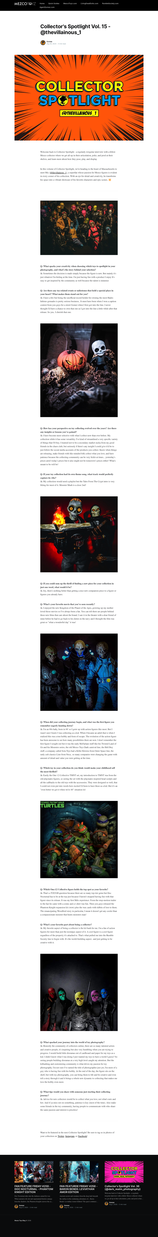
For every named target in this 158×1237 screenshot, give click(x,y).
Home (42, 3)
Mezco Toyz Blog (20, 1220)
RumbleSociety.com (110, 3)
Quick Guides (53, 3)
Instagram (69, 1136)
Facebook (82, 1136)
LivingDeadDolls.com (89, 3)
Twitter (61, 1136)
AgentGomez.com (47, 7)
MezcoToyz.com (70, 3)
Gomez (49, 41)
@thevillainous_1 (58, 172)
